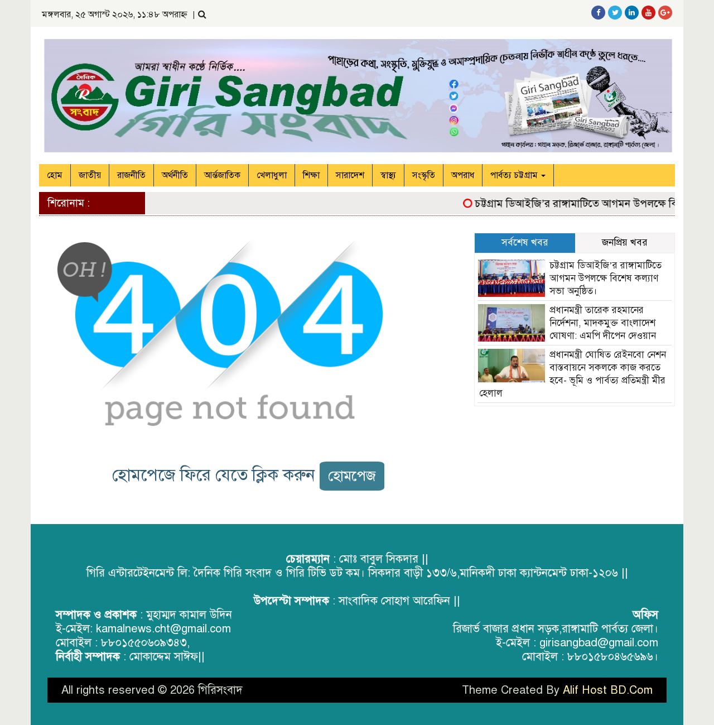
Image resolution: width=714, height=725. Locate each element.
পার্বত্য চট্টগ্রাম (515, 175)
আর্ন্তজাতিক (222, 175)
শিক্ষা (311, 175)
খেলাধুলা (272, 175)
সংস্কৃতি (423, 175)
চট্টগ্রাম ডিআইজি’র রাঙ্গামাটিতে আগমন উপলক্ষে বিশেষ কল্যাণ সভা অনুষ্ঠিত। (605, 278)
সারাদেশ (350, 175)
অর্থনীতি (175, 175)
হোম (54, 175)
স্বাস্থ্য (388, 175)
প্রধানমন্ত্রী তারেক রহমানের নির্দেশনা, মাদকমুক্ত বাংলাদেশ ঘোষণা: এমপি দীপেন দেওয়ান (602, 323)
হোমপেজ (352, 475)
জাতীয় (90, 175)
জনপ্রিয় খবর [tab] (625, 242)
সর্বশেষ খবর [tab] (524, 242)
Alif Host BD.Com (608, 690)
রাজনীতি (131, 175)
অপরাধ (462, 175)
